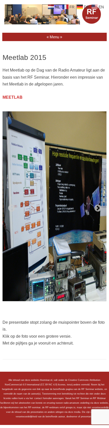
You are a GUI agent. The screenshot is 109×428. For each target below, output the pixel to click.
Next (96, 206)
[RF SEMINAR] (54, 23)
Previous (10, 206)
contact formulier (43, 398)
